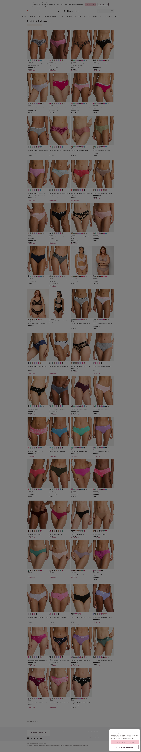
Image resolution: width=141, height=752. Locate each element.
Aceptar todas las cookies (125, 742)
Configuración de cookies (125, 747)
